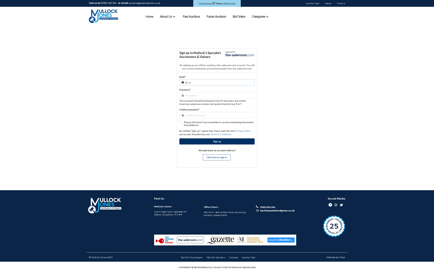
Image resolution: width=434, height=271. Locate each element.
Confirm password (189, 109)
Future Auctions (216, 16)
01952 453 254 (108, 3)
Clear (342, 257)
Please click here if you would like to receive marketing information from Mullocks (219, 124)
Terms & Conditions (221, 134)
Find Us (341, 3)
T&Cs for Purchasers (191, 257)
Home (149, 16)
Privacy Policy (243, 130)
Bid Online (239, 16)
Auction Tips (312, 3)
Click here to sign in (216, 157)
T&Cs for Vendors (215, 257)
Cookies (233, 257)
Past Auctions (191, 16)
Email (182, 77)
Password (184, 89)
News (328, 3)
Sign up (217, 141)
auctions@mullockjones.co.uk (144, 3)
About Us (166, 16)
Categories (259, 16)
